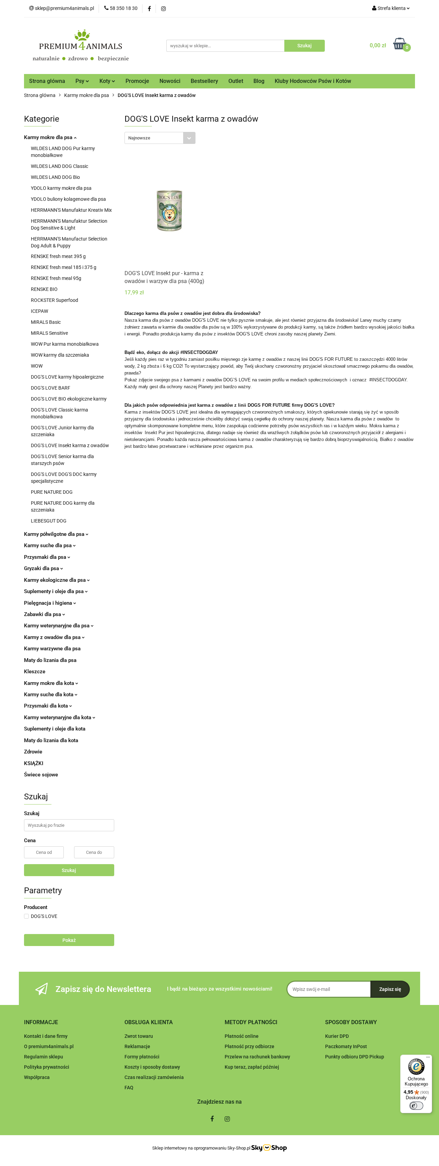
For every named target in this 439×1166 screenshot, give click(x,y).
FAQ (128, 1087)
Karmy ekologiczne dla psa (55, 580)
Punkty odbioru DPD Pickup (354, 1056)
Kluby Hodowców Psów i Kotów (313, 81)
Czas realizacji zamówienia (154, 1077)
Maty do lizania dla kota (51, 740)
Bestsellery (204, 81)
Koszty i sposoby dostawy (152, 1067)
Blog (258, 81)
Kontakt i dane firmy (46, 1036)
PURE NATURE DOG (52, 492)
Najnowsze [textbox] (139, 137)
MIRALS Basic (46, 322)
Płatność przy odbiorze (249, 1046)
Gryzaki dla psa (42, 568)
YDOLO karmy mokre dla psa (61, 188)
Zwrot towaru (138, 1036)
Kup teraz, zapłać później (252, 1067)
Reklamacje (137, 1046)
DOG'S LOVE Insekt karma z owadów (70, 445)
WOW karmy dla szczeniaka (60, 355)
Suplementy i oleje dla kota (54, 729)
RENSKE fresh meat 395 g (58, 256)
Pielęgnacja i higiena (48, 603)
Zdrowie (33, 752)
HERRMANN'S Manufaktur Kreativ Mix (71, 210)
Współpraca (37, 1077)
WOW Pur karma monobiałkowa (65, 344)
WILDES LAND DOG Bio (55, 177)
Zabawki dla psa (43, 614)
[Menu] (428, 1059)
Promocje (137, 81)
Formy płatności (141, 1056)
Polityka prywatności (46, 1067)
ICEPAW (39, 311)
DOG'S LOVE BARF (50, 388)
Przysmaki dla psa (46, 557)
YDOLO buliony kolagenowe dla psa (68, 199)
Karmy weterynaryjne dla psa (57, 626)
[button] (41, 1023)
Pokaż (69, 940)
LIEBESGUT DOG (49, 521)
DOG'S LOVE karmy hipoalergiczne (67, 377)
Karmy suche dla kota (49, 694)
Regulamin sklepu (43, 1056)
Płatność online (242, 1036)
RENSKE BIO (44, 289)
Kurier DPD (337, 1036)
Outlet (235, 81)
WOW (37, 366)
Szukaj (69, 870)
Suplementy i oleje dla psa (54, 591)
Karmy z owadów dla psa (53, 637)
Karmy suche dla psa (48, 545)
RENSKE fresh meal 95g (56, 278)
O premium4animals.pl (49, 1046)
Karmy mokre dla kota (49, 683)
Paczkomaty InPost (346, 1046)
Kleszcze (34, 671)
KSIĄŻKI (33, 763)
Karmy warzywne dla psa (52, 649)
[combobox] (159, 138)
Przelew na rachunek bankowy (257, 1056)
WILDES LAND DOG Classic (59, 166)
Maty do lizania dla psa (50, 660)
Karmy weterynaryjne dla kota (58, 717)
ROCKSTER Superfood (54, 300)
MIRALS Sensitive (49, 333)
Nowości (169, 81)
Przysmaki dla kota (46, 706)
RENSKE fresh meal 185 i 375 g (63, 267)
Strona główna (47, 81)
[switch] (416, 1106)
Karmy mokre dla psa (49, 137)
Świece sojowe (41, 775)
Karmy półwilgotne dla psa (55, 534)
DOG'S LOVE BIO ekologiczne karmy (69, 399)
